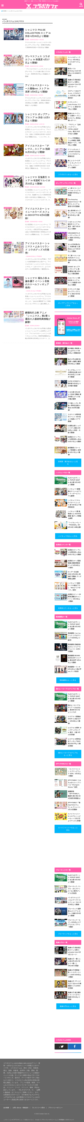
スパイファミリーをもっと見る (68, 829)
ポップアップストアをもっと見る (68, 304)
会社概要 (6, 1107)
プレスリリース (24, 1090)
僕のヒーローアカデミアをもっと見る (68, 754)
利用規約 (61, 1119)
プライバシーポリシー (55, 1107)
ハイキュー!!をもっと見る (67, 536)
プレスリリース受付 (38, 1107)
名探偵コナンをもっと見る (68, 608)
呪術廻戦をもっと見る (68, 680)
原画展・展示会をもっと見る (68, 463)
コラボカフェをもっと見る (68, 174)
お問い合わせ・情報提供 (20, 1107)
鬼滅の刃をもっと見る (68, 1006)
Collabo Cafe (42, 6)
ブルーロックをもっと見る (68, 934)
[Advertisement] (69, 32)
